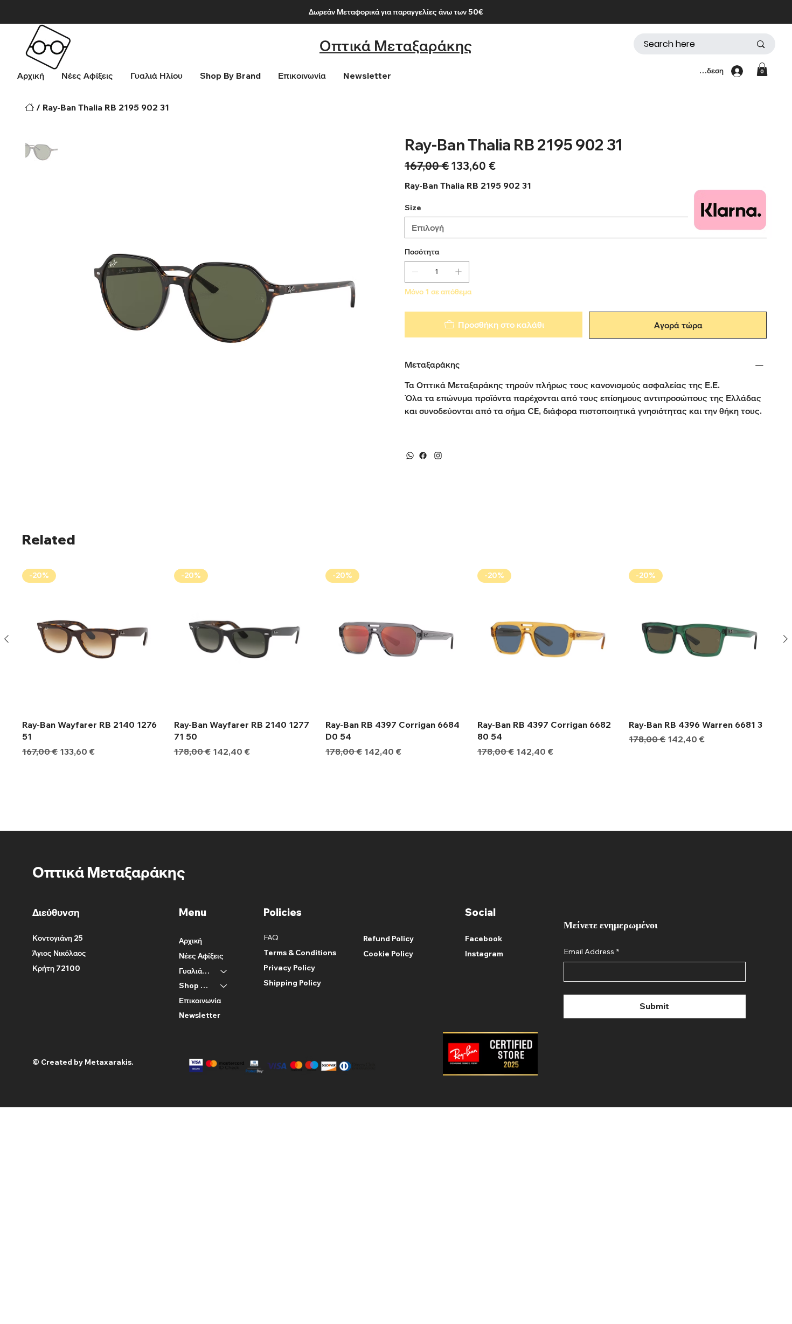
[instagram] (438, 455)
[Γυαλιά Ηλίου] (224, 971)
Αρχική (190, 941)
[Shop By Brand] (224, 986)
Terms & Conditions (299, 952)
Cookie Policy (388, 953)
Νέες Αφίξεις (201, 956)
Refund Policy (388, 938)
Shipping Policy (292, 983)
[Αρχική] (29, 107)
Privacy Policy (289, 968)
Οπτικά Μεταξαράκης (396, 45)
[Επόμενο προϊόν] (785, 638)
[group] (396, 663)
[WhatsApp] (410, 455)
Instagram (484, 953)
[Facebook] (423, 455)
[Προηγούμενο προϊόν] (6, 638)
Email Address (591, 951)
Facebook (483, 938)
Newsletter (199, 1015)
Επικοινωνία (200, 1000)
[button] (230, 75)
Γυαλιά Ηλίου (195, 971)
